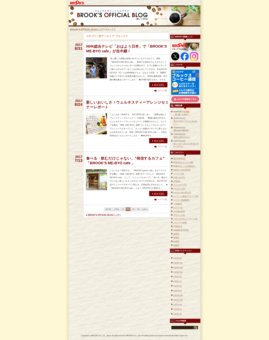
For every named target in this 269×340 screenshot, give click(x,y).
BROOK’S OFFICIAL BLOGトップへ (104, 215)
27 (123, 209)
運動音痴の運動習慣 (181, 130)
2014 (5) (177, 314)
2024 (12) (178, 268)
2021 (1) (177, 281)
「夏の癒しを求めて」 (181, 114)
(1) (166, 146)
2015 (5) (177, 309)
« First (116, 209)
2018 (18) (178, 295)
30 (138, 209)
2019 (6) (177, 291)
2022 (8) (177, 277)
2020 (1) (177, 286)
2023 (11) (178, 272)
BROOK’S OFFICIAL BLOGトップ (86, 29)
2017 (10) (178, 300)
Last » (145, 209)
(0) (166, 90)
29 (133, 209)
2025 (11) (178, 263)
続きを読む (159, 85)
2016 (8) (177, 305)
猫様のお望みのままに (181, 137)
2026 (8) (177, 258)
